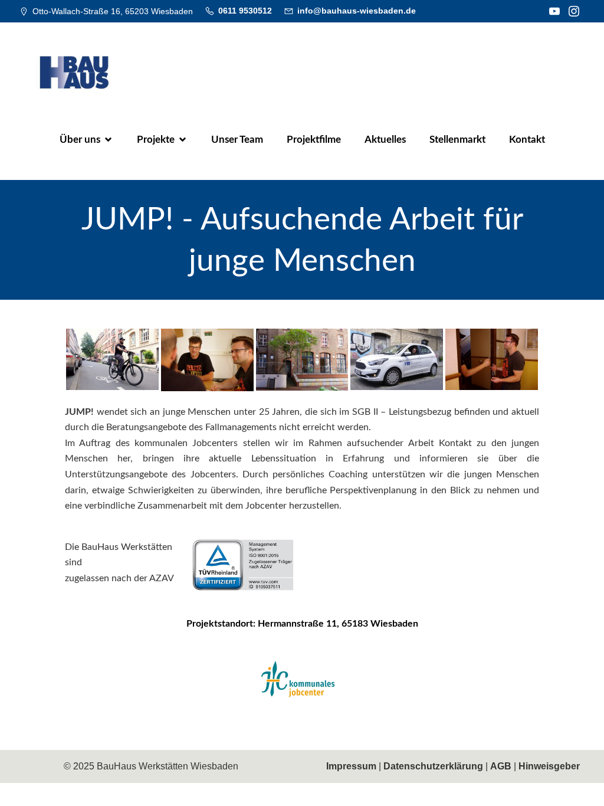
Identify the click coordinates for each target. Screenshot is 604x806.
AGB (500, 766)
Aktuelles (385, 140)
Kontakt (527, 140)
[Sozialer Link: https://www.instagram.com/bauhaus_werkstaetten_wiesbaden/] (575, 11)
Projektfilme (314, 140)
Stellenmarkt (457, 140)
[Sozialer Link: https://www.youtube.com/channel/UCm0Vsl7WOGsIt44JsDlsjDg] (556, 11)
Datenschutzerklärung (433, 766)
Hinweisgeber (549, 766)
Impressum (351, 766)
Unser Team (237, 140)
